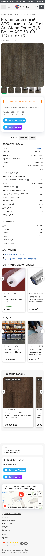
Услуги (5, 527)
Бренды (5, 538)
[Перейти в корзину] (41, 7)
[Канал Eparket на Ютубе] (26, 543)
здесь (32, 489)
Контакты (40, 2)
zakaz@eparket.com (16, 114)
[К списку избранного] (36, 7)
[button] (2, 279)
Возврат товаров (9, 520)
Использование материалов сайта (15, 550)
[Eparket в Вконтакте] (22, 543)
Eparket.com (22, 7)
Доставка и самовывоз (9, 2)
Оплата (22, 2)
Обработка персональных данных (15, 552)
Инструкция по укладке (14, 254)
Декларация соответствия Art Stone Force (21, 259)
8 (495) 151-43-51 (17, 112)
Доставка (23, 138)
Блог (4, 534)
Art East (40, 148)
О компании (30, 2)
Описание (13, 138)
